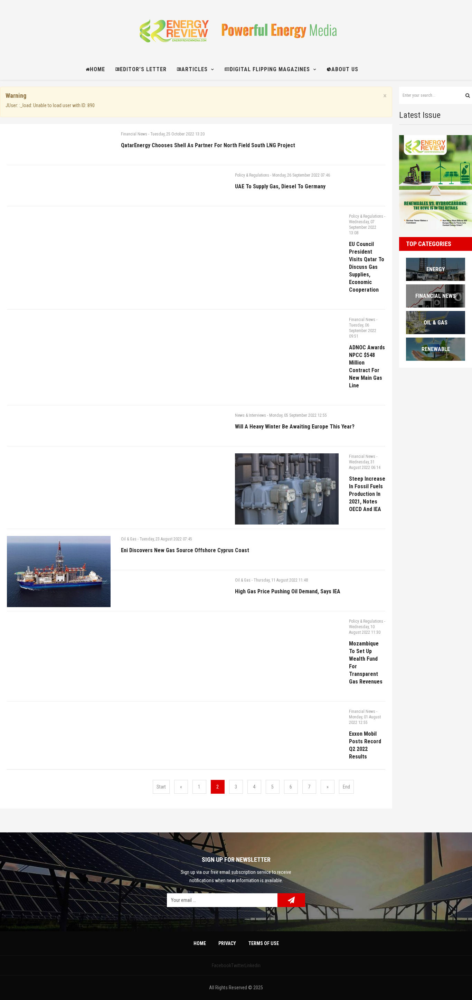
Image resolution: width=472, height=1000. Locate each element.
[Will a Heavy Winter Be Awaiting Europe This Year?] (173, 464)
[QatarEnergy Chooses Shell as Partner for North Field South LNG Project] (59, 183)
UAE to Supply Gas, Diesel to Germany (280, 186)
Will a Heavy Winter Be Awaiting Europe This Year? (295, 426)
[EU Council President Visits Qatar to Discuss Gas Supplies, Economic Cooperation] (287, 265)
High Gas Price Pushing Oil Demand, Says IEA (287, 591)
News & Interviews (250, 415)
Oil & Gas (128, 539)
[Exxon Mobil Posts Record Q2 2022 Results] (59, 774)
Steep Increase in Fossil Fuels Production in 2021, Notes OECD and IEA (367, 493)
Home (199, 943)
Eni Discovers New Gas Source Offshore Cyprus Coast (185, 550)
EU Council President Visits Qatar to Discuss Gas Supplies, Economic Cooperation (366, 267)
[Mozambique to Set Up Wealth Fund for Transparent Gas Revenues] (287, 670)
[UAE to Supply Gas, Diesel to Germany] (173, 224)
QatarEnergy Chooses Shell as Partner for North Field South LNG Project (208, 145)
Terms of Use (263, 943)
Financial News (134, 134)
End (346, 787)
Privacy (227, 943)
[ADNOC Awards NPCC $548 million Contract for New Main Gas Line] (59, 369)
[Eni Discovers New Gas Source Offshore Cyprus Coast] (59, 571)
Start (161, 787)
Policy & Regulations (252, 175)
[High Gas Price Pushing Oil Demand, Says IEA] (173, 629)
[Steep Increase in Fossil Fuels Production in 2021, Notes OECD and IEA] (287, 489)
